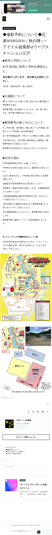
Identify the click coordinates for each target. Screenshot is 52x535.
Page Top (26, 515)
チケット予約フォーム (26, 437)
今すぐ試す (33, 10)
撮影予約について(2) (8, 398)
